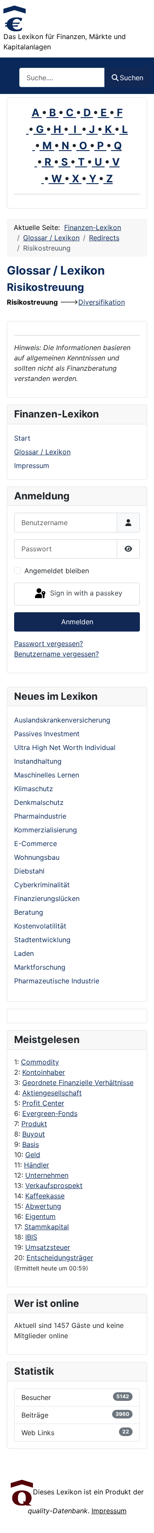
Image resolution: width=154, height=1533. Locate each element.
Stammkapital (46, 1226)
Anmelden (77, 621)
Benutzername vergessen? (56, 654)
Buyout (33, 1134)
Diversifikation (101, 302)
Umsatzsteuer (47, 1247)
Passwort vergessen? (48, 643)
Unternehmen (46, 1175)
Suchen (131, 77)
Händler (36, 1165)
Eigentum (40, 1216)
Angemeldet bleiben (56, 570)
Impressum (31, 465)
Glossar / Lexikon (42, 452)
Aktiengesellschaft (52, 1093)
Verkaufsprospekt (54, 1185)
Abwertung (43, 1206)
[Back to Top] (139, 1517)
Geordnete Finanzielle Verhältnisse (77, 1082)
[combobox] (62, 77)
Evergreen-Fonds (49, 1113)
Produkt (34, 1123)
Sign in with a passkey (85, 593)
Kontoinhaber (43, 1072)
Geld (32, 1154)
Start (22, 438)
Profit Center (43, 1103)
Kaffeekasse (45, 1195)
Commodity (40, 1062)
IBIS (31, 1237)
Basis (30, 1144)
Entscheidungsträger (60, 1257)
